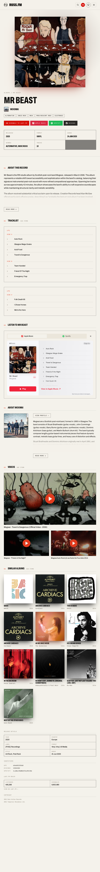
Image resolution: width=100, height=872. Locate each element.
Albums (7, 93)
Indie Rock (22, 115)
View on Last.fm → (11, 789)
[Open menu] (94, 5)
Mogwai (14, 109)
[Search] (78, 5)
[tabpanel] (50, 368)
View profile (42, 415)
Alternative (9, 115)
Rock (31, 115)
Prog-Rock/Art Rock (43, 115)
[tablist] (47, 336)
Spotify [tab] (68, 336)
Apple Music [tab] (28, 336)
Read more (11, 209)
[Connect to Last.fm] (83, 5)
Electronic (59, 115)
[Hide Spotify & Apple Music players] (90, 336)
